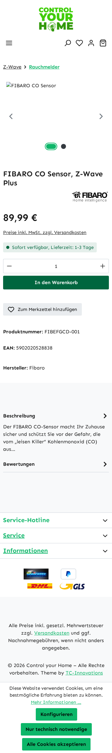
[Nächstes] (101, 117)
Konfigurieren (56, 714)
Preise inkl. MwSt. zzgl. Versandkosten (44, 232)
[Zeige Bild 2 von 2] (63, 146)
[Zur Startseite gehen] (56, 19)
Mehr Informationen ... (56, 702)
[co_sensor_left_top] (56, 117)
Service (14, 535)
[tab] (56, 432)
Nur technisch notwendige (56, 729)
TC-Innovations (84, 673)
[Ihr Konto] (91, 43)
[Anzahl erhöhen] (103, 266)
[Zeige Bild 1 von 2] (51, 146)
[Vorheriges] (11, 117)
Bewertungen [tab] (19, 464)
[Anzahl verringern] (9, 266)
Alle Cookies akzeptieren (56, 744)
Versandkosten (51, 633)
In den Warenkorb (56, 282)
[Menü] (9, 43)
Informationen (25, 550)
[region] (56, 117)
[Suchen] (67, 43)
